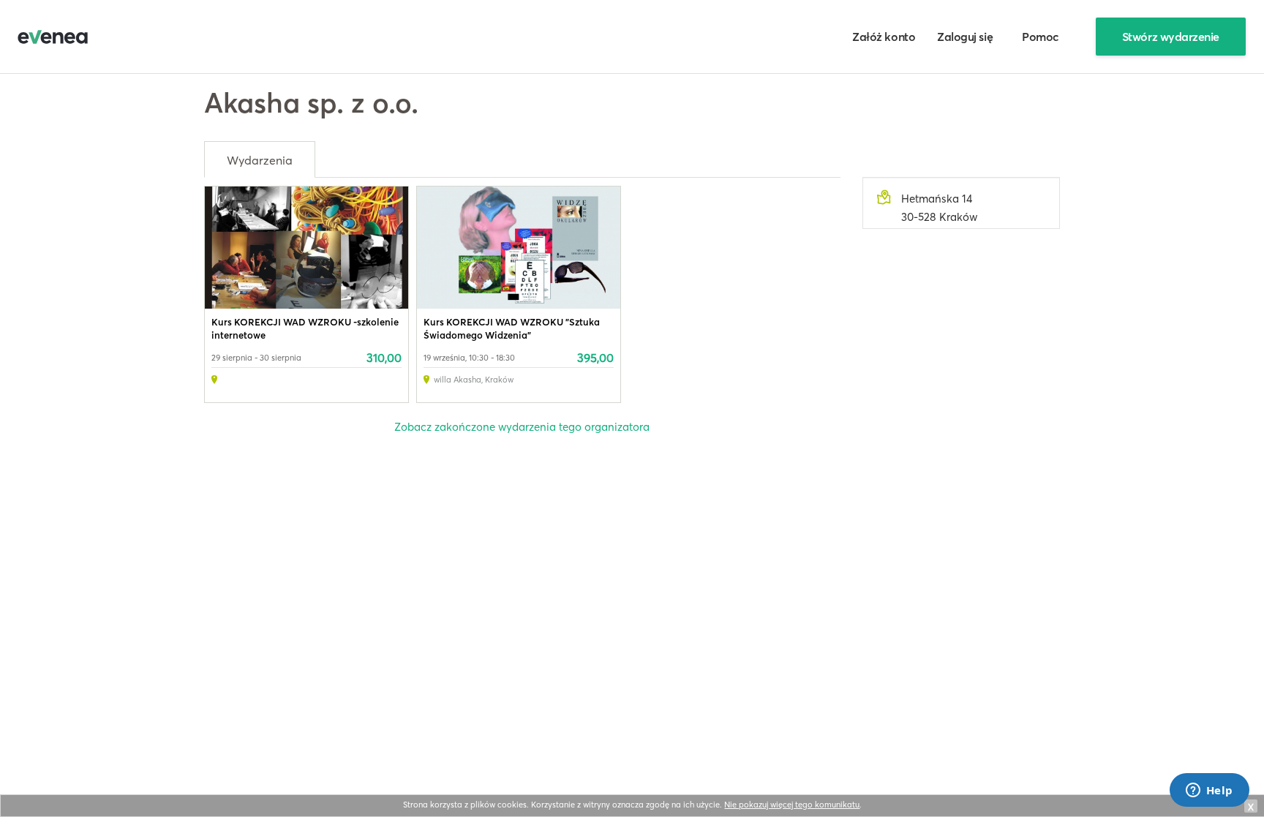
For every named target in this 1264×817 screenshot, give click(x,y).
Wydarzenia (260, 160)
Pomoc (1040, 36)
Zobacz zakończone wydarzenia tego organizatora (522, 427)
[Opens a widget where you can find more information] (1209, 791)
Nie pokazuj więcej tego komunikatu (791, 804)
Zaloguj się (965, 36)
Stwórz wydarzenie (1170, 36)
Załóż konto (883, 36)
